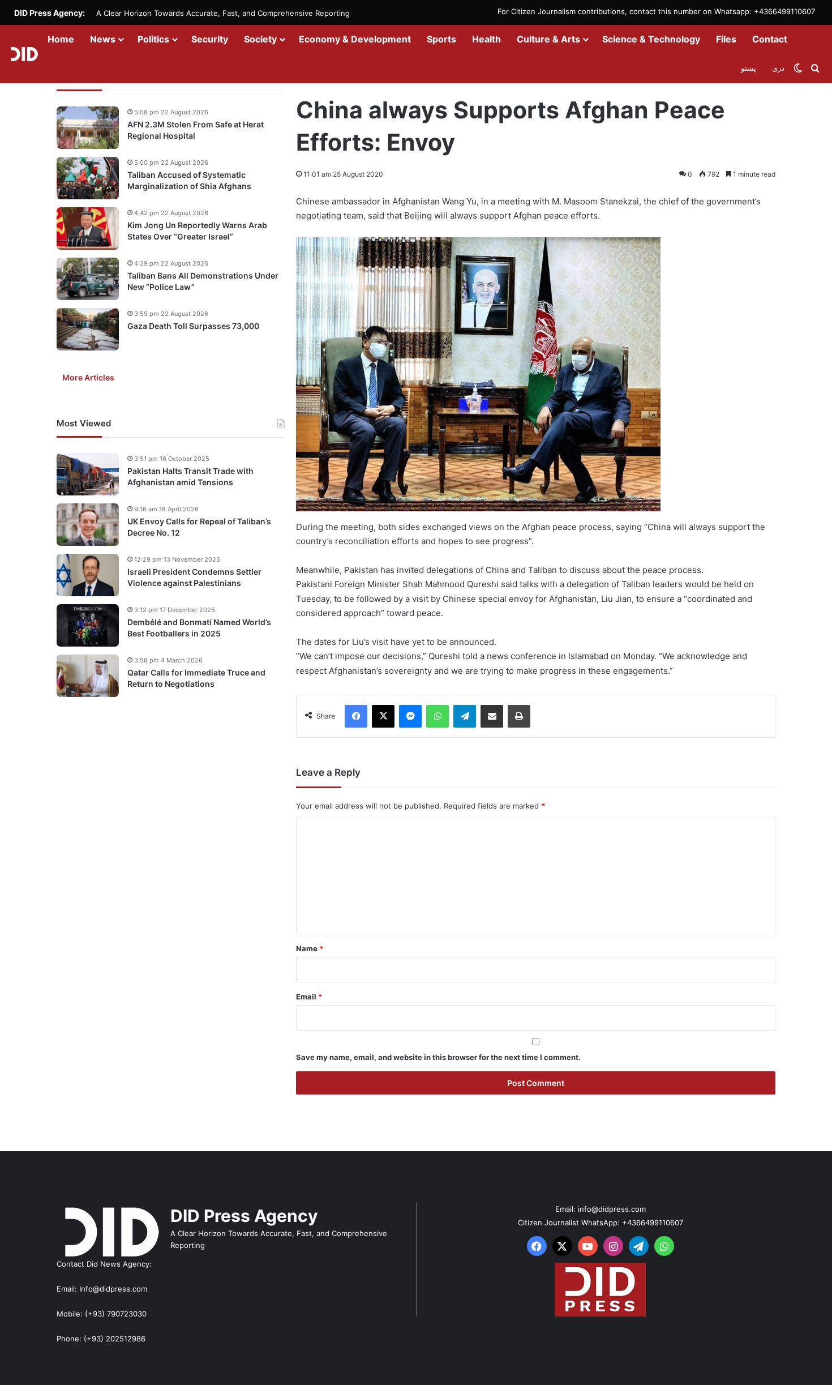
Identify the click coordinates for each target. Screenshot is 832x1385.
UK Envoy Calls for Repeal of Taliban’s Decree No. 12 (199, 526)
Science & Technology (651, 39)
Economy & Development (355, 39)
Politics (153, 39)
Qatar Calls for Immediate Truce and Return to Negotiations (196, 678)
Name (309, 948)
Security (209, 39)
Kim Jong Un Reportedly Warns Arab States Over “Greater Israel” (197, 230)
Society (260, 39)
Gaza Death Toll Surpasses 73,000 (193, 326)
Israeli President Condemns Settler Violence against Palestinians (194, 577)
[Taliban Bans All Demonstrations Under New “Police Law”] (88, 279)
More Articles (88, 377)
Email (309, 996)
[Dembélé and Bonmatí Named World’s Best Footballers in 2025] (88, 625)
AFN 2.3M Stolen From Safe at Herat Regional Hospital (195, 129)
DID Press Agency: (49, 13)
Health (486, 39)
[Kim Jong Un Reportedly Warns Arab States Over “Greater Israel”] (88, 228)
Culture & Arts (548, 39)
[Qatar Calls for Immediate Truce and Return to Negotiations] (88, 676)
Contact (769, 39)
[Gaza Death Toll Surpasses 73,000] (88, 329)
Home (61, 39)
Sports (441, 39)
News (102, 39)
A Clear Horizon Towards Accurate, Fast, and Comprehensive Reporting (223, 13)
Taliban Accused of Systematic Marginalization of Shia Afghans (189, 180)
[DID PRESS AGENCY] (24, 54)
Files (726, 39)
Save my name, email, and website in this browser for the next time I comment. (438, 1057)
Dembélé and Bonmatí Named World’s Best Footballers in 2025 (199, 627)
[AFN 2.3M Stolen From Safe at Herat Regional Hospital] (88, 127)
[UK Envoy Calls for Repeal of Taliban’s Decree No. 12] (88, 524)
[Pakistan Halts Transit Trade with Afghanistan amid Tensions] (88, 474)
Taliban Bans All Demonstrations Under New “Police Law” (202, 281)
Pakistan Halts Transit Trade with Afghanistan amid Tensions (190, 476)
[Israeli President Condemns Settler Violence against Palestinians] (88, 575)
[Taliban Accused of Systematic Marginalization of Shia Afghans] (88, 178)
